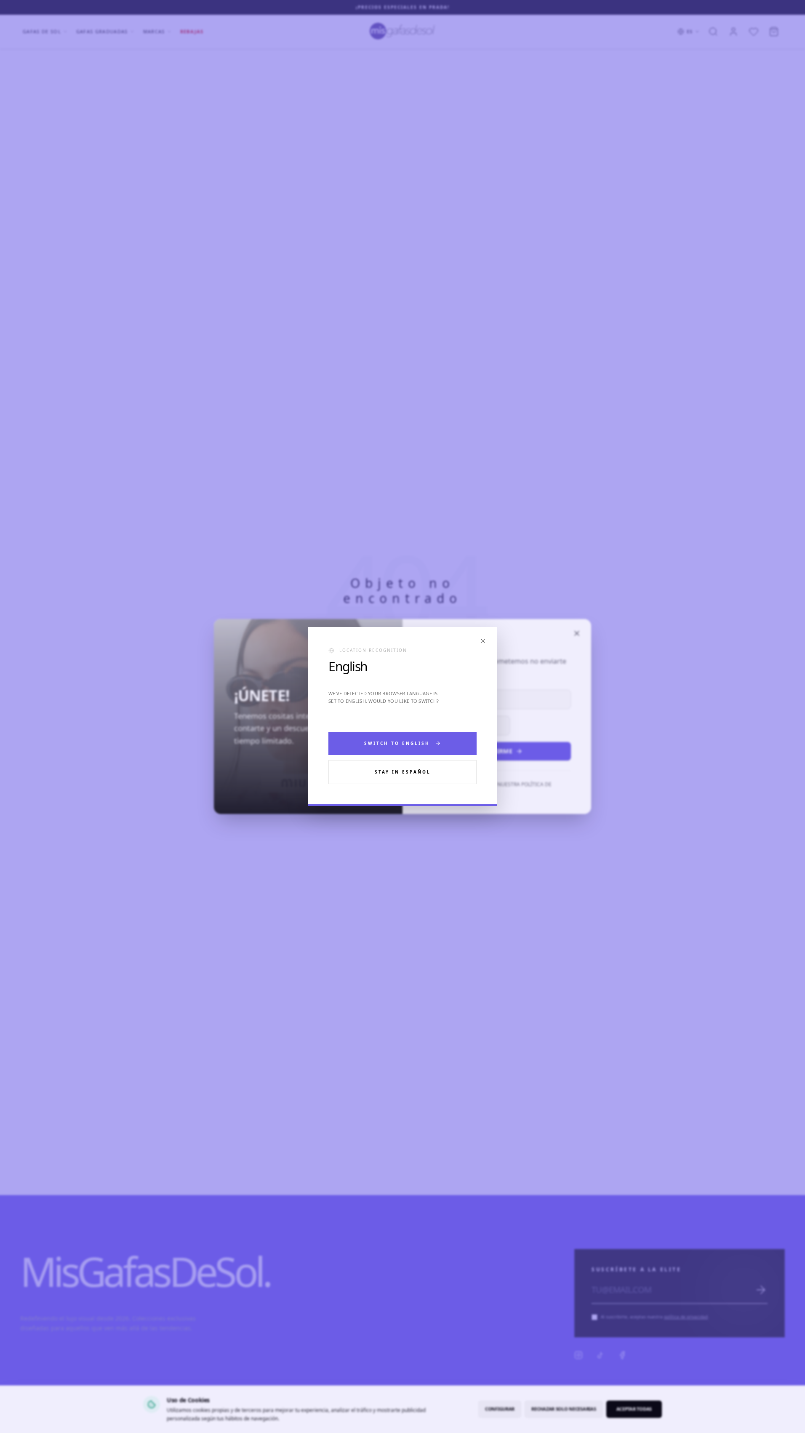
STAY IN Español (403, 772)
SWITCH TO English (397, 743)
